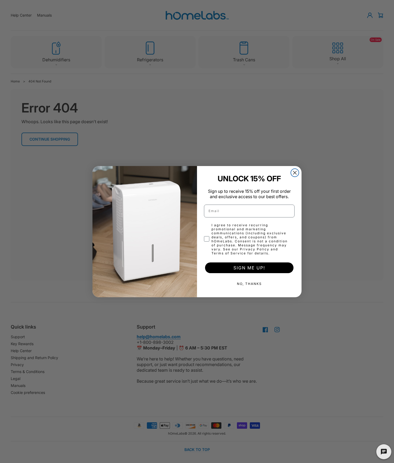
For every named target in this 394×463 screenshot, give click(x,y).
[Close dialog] (295, 173)
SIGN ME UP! (249, 267)
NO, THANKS (249, 284)
